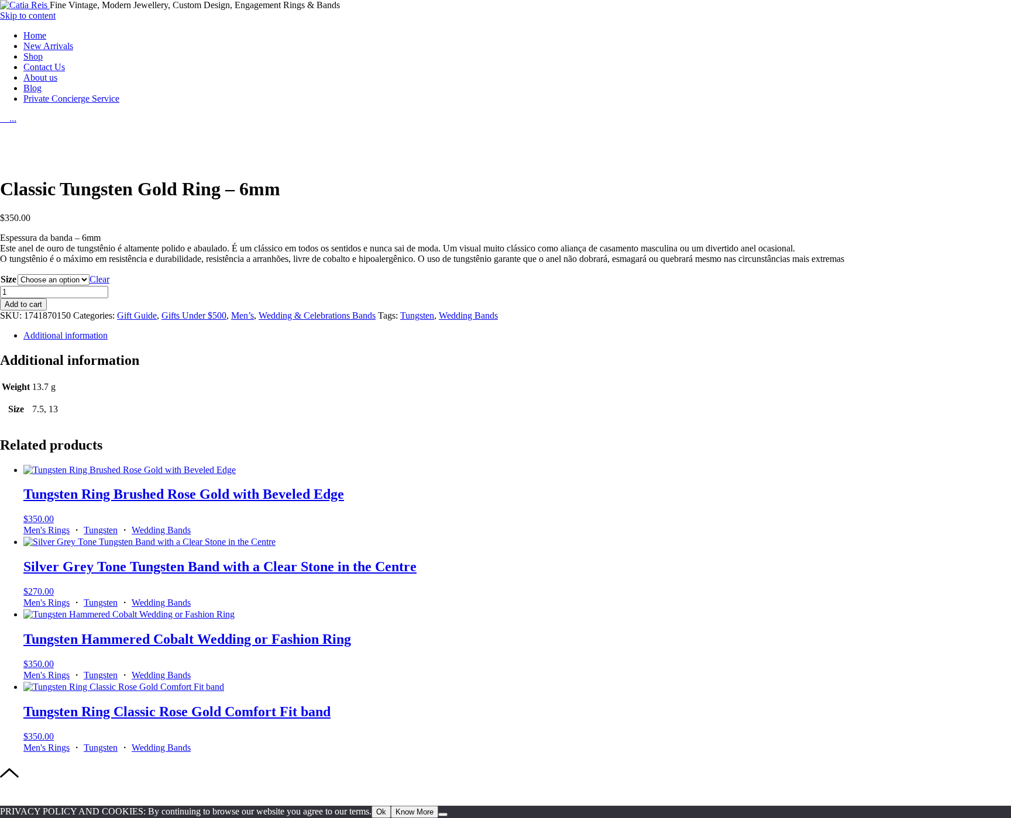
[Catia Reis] (25, 5)
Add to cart (23, 304)
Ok (381, 811)
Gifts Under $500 (193, 315)
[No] (443, 814)
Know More (415, 811)
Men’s (242, 315)
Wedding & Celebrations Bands (317, 315)
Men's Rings (46, 530)
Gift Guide (137, 315)
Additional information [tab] (65, 335)
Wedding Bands (468, 315)
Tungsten (417, 315)
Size (8, 279)
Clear (99, 279)
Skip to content (28, 15)
